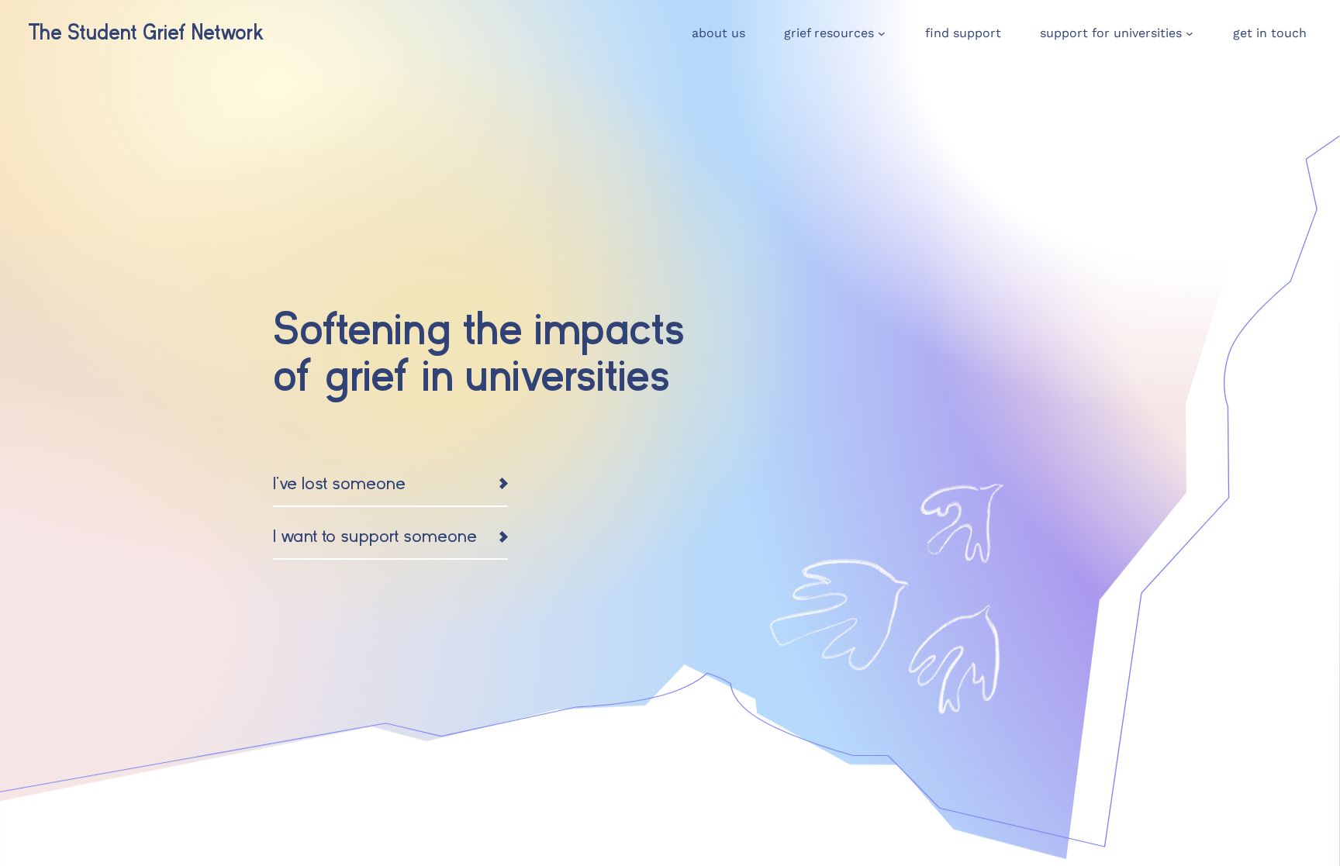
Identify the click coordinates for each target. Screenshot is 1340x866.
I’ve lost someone (339, 483)
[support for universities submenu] (1189, 33)
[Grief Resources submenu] (882, 33)
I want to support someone (375, 536)
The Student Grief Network (146, 33)
